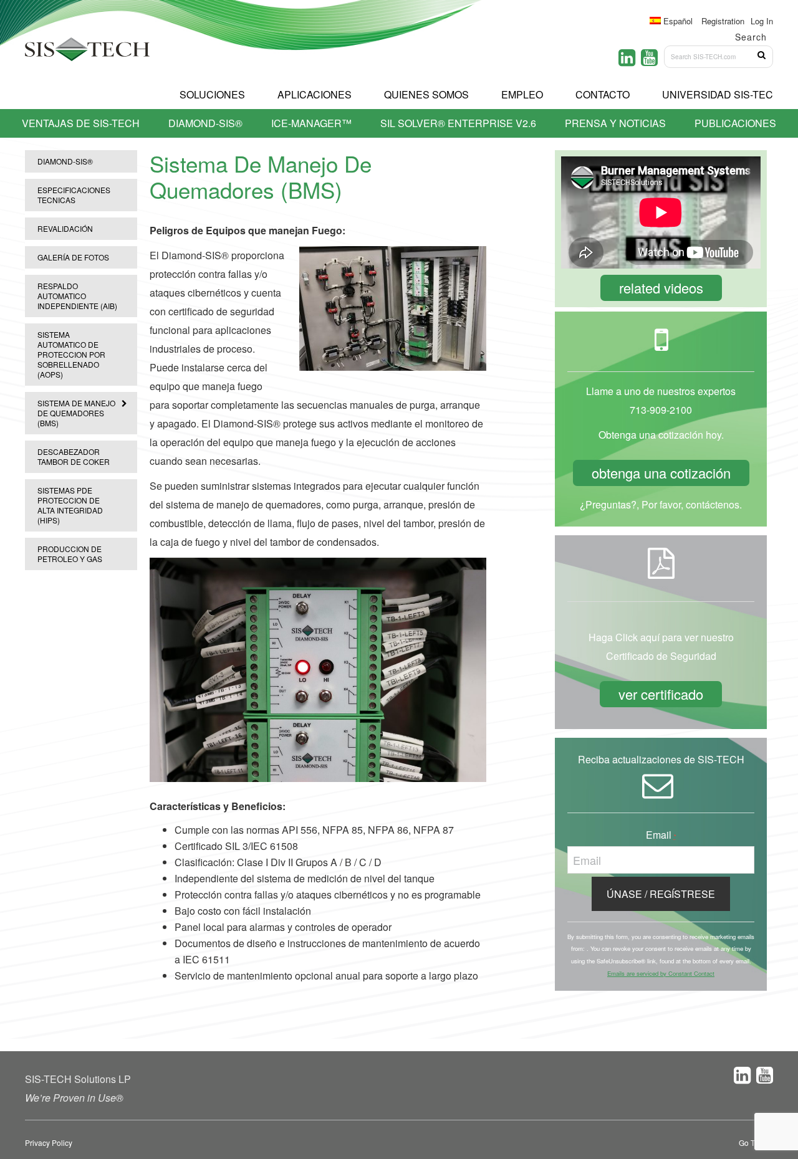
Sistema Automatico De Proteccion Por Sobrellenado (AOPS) (71, 354)
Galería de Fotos (73, 257)
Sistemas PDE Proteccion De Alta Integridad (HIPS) (70, 505)
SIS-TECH (87, 53)
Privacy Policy (48, 1142)
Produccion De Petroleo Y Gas (69, 553)
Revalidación (65, 228)
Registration (722, 21)
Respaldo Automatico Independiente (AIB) (77, 295)
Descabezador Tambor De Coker (73, 456)
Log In (762, 21)
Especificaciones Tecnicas (73, 194)
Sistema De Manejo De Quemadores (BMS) (76, 413)
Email (661, 835)
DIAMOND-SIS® (65, 161)
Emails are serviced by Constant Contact (660, 973)
